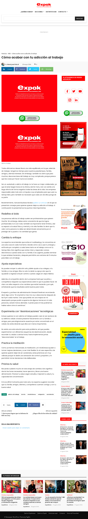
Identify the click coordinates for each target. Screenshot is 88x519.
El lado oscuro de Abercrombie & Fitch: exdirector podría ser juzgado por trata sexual (67, 446)
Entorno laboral (65, 386)
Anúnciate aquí (53, 513)
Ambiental (69, 495)
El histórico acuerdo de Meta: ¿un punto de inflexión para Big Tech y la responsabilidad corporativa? (67, 430)
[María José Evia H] (3, 64)
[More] (43, 405)
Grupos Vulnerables (66, 402)
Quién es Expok (42, 513)
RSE (9, 53)
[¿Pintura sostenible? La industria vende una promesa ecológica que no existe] (76, 486)
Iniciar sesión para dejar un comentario (16, 428)
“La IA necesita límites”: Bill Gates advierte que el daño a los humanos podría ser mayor (55, 499)
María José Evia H (13, 64)
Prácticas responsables (67, 370)
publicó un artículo (40, 203)
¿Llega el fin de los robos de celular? (45, 413)
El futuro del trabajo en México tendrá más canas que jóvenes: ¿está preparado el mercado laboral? (67, 392)
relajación (41, 394)
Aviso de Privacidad (73, 513)
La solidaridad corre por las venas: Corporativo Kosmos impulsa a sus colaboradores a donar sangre (32, 500)
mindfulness (32, 394)
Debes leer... (63, 424)
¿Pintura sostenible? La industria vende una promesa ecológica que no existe (76, 499)
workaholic (50, 394)
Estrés (23, 394)
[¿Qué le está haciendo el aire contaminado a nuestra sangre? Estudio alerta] (80, 406)
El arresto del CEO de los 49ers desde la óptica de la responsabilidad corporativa (67, 461)
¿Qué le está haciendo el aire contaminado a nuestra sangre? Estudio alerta (66, 407)
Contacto (62, 513)
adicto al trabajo (13, 394)
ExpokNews (5, 505)
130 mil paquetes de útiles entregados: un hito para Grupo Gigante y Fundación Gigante (67, 375)
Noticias (4, 53)
